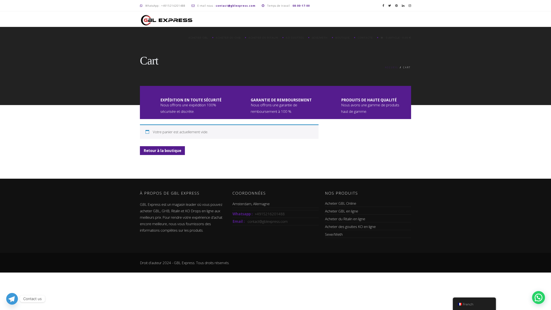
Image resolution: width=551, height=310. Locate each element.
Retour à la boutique (162, 150)
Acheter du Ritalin (263, 37)
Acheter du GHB (228, 37)
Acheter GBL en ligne (341, 211)
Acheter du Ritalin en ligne (345, 218)
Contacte (365, 37)
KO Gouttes (295, 37)
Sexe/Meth (320, 37)
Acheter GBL (198, 37)
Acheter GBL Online (340, 203)
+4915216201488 (270, 213)
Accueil (391, 67)
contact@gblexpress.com (268, 221)
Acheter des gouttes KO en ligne (350, 226)
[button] (538, 297)
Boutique (342, 37)
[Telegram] (12, 299)
